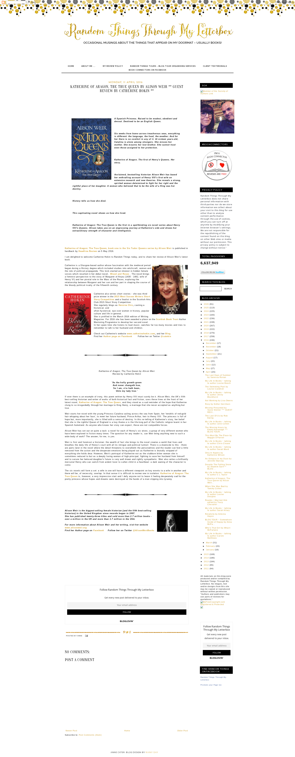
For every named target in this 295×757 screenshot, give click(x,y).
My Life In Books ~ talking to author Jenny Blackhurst (218, 394)
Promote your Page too (211, 685)
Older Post (182, 731)
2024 (206, 311)
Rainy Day (152, 752)
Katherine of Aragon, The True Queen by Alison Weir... (217, 480)
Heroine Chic (126, 305)
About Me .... (88, 66)
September (211, 354)
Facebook (98, 530)
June (208, 365)
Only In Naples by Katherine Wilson (215, 454)
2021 (206, 322)
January (210, 550)
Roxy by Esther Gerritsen (217, 404)
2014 (206, 558)
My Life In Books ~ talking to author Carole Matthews (218, 535)
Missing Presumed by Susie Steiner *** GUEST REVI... (218, 410)
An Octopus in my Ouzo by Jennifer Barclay (218, 460)
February (210, 546)
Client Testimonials (215, 66)
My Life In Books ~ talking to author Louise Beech (218, 382)
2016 (206, 340)
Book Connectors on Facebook (147, 70)
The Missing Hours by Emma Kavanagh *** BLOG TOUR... (216, 429)
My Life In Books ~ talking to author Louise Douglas (218, 494)
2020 (206, 326)
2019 (206, 329)
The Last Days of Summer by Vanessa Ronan (218, 376)
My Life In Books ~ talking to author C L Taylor (218, 473)
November (211, 347)
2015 (206, 554)
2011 (206, 569)
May (208, 368)
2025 (206, 308)
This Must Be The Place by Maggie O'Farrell (218, 436)
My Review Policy (113, 66)
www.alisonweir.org (76, 528)
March (209, 543)
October (210, 350)
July (208, 361)
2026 (206, 304)
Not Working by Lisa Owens (219, 400)
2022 (206, 318)
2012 (206, 565)
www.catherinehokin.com (141, 333)
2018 (206, 333)
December (211, 343)
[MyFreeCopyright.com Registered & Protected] (217, 604)
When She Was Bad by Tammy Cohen (216, 487)
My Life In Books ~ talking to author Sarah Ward (218, 448)
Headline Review (88, 251)
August (209, 358)
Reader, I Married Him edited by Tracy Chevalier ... (216, 502)
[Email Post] (86, 636)
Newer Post (71, 731)
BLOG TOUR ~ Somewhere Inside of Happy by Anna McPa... (218, 522)
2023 (206, 315)
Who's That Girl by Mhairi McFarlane (217, 529)
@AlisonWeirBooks (143, 530)
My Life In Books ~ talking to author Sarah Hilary (218, 509)
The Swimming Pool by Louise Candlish (216, 388)
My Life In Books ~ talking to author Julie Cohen (218, 423)
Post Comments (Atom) (90, 735)
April (208, 372)
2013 (206, 561)
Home (71, 66)
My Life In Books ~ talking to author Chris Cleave (218, 442)
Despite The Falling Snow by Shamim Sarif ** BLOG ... (218, 466)
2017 (206, 336)
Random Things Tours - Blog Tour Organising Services (163, 66)
